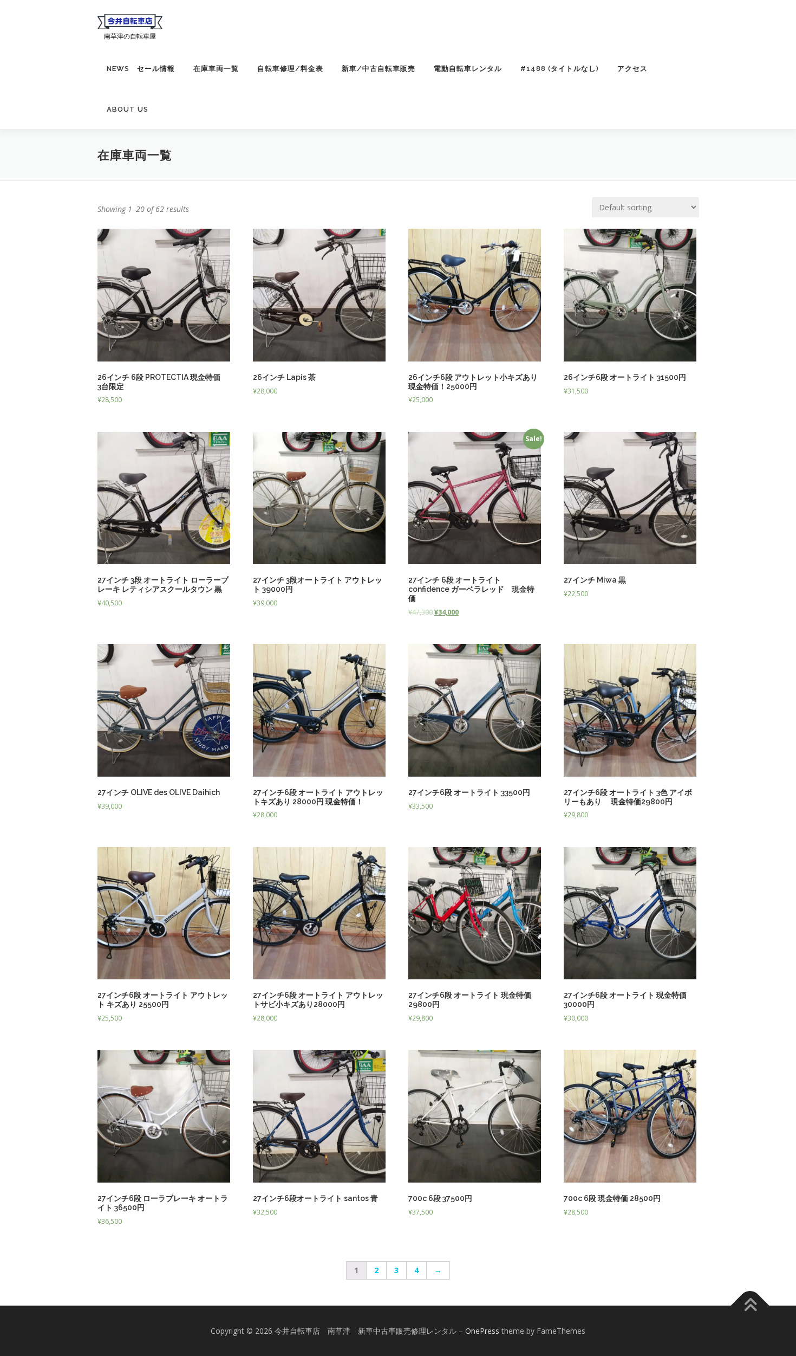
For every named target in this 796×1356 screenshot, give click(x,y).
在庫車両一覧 (216, 68)
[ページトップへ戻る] (750, 1305)
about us (127, 109)
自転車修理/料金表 (290, 68)
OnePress (482, 1331)
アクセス (632, 68)
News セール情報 (141, 68)
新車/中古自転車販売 (378, 68)
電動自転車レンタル (468, 68)
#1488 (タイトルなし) (559, 68)
